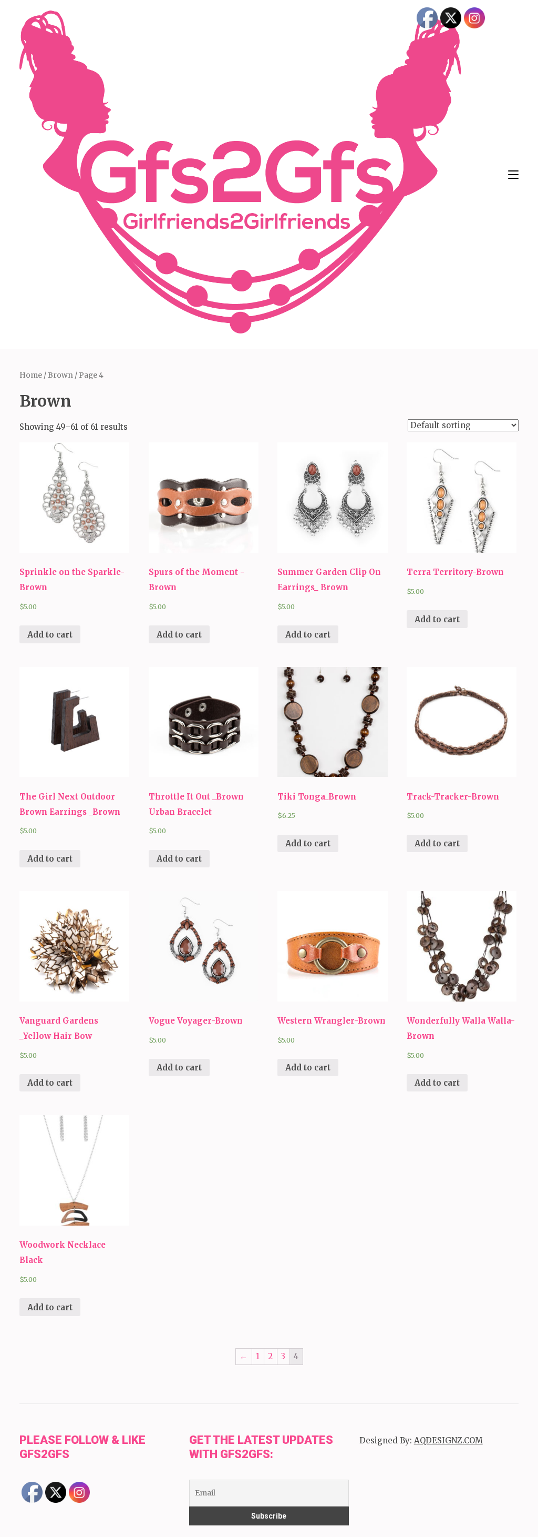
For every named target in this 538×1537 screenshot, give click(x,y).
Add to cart (50, 635)
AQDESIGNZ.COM (448, 1440)
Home (30, 375)
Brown (60, 375)
